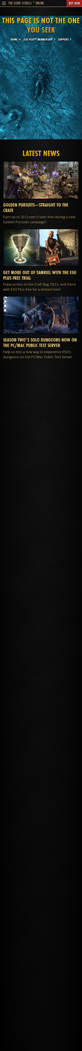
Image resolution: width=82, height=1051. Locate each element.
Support (63, 39)
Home (14, 39)
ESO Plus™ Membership (38, 39)
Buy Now (74, 3)
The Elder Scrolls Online (26, 3)
